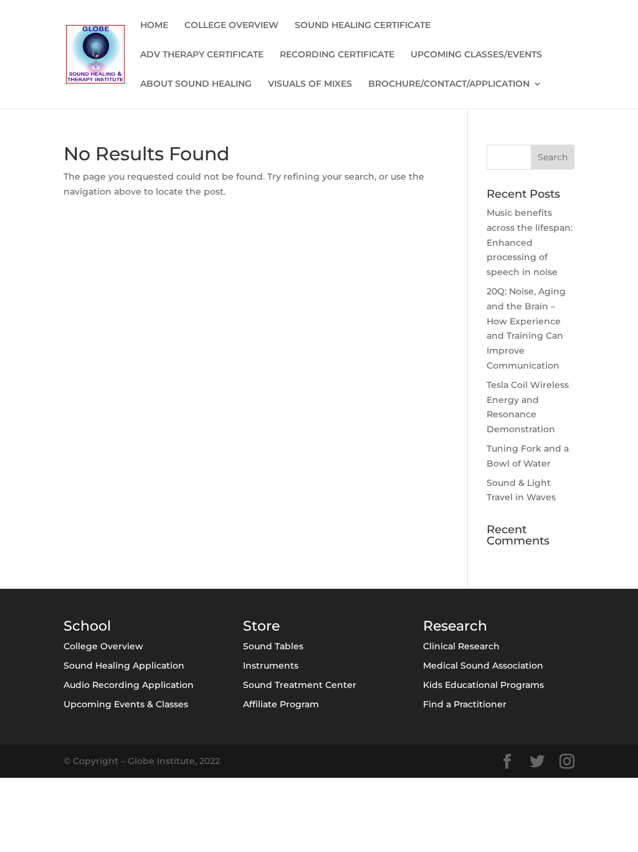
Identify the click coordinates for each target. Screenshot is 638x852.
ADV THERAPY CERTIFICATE (202, 55)
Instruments (270, 665)
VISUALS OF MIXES (310, 84)
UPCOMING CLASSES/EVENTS (476, 55)
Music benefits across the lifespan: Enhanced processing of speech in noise (530, 242)
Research (455, 625)
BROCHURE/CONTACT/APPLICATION (449, 84)
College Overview (103, 646)
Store (261, 625)
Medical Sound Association (483, 665)
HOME (154, 26)
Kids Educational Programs (483, 684)
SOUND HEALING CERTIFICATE (363, 26)
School (87, 625)
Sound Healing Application (124, 665)
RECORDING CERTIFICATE (337, 55)
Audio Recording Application (129, 684)
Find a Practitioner (465, 704)
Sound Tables (273, 646)
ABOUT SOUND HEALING (196, 84)
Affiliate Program (281, 704)
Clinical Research (461, 646)
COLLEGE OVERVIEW (231, 26)
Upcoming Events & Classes (126, 704)
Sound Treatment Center (299, 684)
